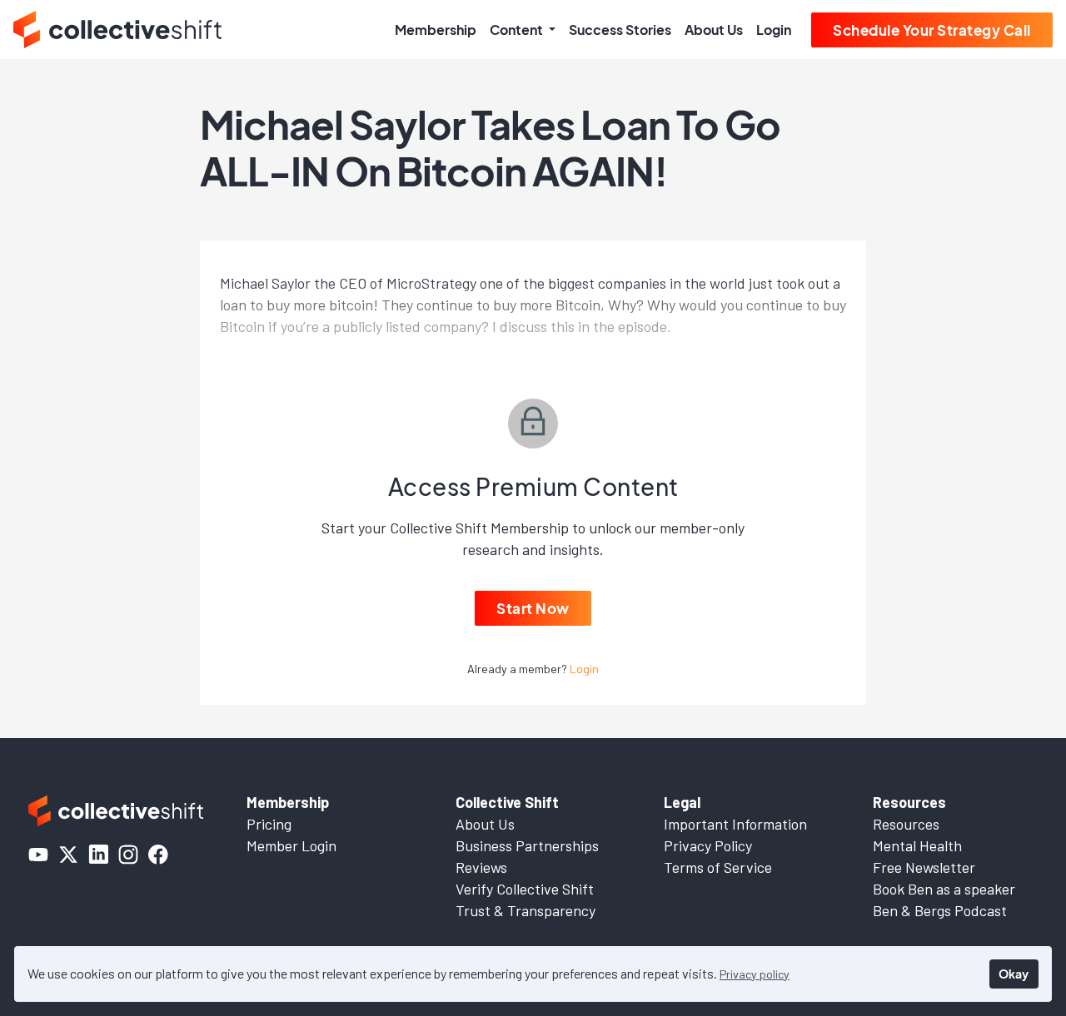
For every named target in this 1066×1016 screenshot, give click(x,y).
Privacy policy (755, 974)
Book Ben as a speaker (944, 889)
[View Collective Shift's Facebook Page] (158, 854)
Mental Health (917, 845)
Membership (435, 29)
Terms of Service (718, 867)
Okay (1014, 973)
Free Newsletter (924, 867)
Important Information (735, 824)
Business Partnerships (527, 845)
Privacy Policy (708, 845)
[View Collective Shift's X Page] (68, 854)
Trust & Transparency (525, 910)
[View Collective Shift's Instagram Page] (128, 854)
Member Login (291, 845)
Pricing (269, 824)
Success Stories (620, 29)
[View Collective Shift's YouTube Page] (38, 854)
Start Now (533, 608)
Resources (906, 824)
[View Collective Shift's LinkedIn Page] (98, 854)
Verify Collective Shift (525, 889)
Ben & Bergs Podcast (940, 910)
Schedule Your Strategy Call (932, 30)
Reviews (481, 867)
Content (517, 29)
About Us (714, 29)
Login (773, 29)
